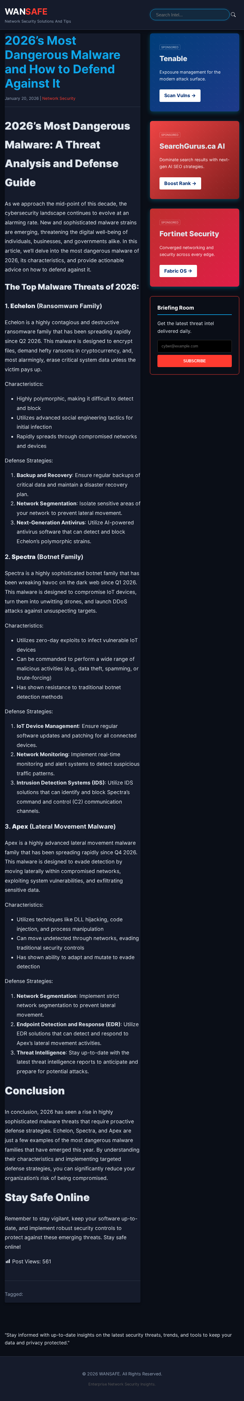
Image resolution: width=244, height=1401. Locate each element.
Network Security (59, 98)
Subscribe (194, 361)
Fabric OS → (178, 271)
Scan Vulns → (180, 95)
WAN (26, 11)
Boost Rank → (180, 183)
